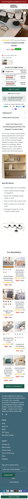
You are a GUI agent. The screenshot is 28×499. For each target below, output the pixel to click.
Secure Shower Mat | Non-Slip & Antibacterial (8, 278)
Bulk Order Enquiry (8, 435)
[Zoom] (24, 12)
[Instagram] (6, 414)
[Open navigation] (2, 6)
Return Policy (6, 447)
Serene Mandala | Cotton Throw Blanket (19, 370)
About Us (5, 426)
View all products (14, 386)
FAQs (3, 456)
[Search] (23, 6)
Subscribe (8, 475)
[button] (14, 71)
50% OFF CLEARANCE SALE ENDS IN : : (14, 1)
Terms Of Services (8, 453)
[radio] (4, 62)
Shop (3, 423)
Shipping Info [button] (7, 113)
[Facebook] (2, 414)
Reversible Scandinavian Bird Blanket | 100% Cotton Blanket (8, 372)
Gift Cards (5, 432)
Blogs (3, 429)
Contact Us (5, 444)
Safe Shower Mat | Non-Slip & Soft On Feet (8, 340)
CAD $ (13, 478)
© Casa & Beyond (14, 482)
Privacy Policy (6, 450)
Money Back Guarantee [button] (11, 118)
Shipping (5, 459)
